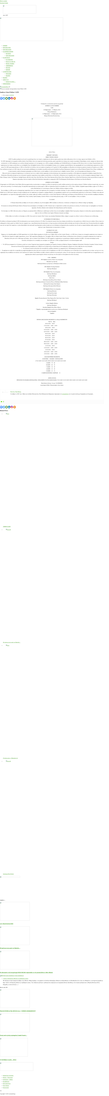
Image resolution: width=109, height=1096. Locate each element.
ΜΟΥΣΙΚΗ (8, 73)
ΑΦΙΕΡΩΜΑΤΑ (9, 65)
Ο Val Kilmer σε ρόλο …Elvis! (8, 1059)
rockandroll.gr (65, 394)
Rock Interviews (7, 1083)
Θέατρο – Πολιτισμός (8, 1077)
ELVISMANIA (9, 59)
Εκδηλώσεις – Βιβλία (8, 1079)
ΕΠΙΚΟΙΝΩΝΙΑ (6, 83)
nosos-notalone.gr (19, 975)
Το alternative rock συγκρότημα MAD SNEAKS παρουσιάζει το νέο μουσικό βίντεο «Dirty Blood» (26, 972)
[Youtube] (1, 402)
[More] (14, 98)
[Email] (6, 98)
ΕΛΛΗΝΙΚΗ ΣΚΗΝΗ (8, 51)
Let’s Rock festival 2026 (6, 923)
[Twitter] (4, 98)
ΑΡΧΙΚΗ (5, 45)
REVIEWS (8, 53)
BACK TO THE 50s (10, 61)
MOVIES (8, 67)
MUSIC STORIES (10, 63)
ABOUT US (6, 79)
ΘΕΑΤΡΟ (8, 75)
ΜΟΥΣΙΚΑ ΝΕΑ (7, 47)
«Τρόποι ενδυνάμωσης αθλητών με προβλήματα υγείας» (15, 978)
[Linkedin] (9, 98)
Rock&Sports (6, 1081)
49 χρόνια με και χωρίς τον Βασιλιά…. (10, 948)
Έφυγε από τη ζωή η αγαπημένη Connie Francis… (13, 1035)
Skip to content (3, 1)
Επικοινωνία (6, 1087)
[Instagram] (11, 98)
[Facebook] (1, 98)
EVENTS (11, 95)
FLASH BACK (6, 57)
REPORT (8, 69)
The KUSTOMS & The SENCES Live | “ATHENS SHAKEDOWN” (18, 1011)
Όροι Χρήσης (6, 1085)
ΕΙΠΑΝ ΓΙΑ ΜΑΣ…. (11, 81)
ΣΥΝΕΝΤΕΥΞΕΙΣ (7, 71)
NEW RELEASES (7, 49)
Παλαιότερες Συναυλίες (8, 1075)
